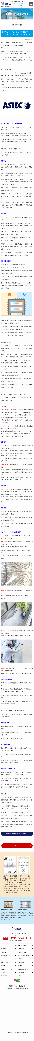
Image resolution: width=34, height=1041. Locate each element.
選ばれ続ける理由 (22, 945)
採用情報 (20, 965)
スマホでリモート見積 (6, 969)
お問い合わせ (21, 972)
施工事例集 (3, 948)
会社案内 (3, 965)
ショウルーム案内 (5, 962)
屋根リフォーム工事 (23, 952)
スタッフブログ (4, 959)
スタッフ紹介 (21, 962)
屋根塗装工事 (4, 952)
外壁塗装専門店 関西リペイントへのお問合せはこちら (16, 833)
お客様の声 (20, 959)
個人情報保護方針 (5, 976)
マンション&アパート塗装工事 (25, 955)
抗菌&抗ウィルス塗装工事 (7, 955)
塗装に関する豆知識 (23, 969)
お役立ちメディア (22, 976)
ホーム (2, 945)
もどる (17, 846)
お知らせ (3, 972)
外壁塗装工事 (21, 948)
